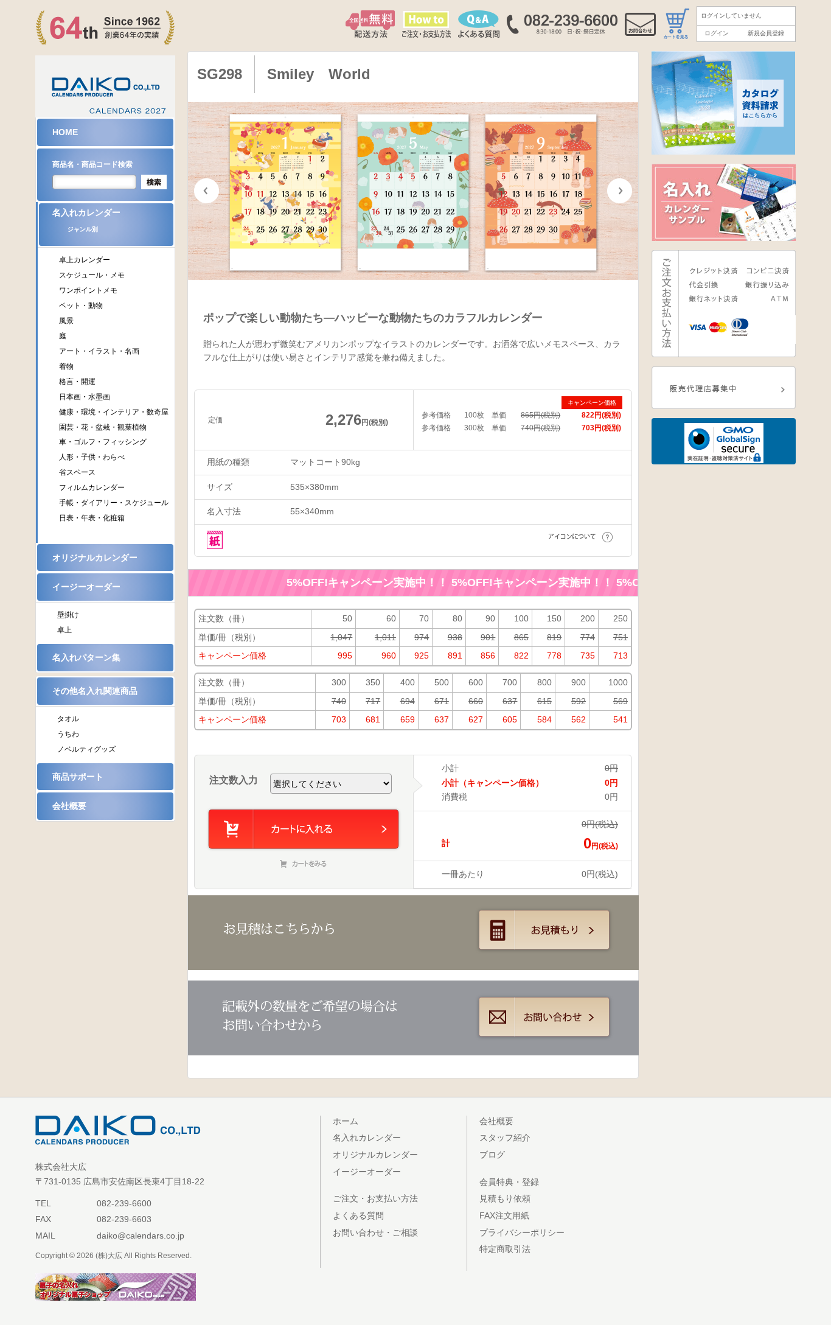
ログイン (716, 33)
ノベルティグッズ (86, 749)
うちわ (68, 734)
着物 (66, 366)
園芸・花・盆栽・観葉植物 (103, 427)
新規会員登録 (766, 33)
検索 (154, 182)
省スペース (77, 472)
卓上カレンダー (84, 260)
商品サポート (77, 776)
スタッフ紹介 (504, 1137)
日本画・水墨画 (84, 397)
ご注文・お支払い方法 (375, 1198)
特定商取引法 (504, 1249)
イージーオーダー (86, 587)
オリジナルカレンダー (94, 557)
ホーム (345, 1121)
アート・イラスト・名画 (99, 351)
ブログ (492, 1154)
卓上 (64, 630)
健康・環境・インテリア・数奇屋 (114, 412)
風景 (66, 320)
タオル (68, 719)
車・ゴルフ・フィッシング (103, 442)
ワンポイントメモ (88, 290)
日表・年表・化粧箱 (92, 518)
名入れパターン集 (86, 657)
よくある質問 (358, 1215)
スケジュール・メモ (92, 275)
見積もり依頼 (504, 1198)
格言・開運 (77, 381)
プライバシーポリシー (522, 1232)
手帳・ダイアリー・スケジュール (114, 502)
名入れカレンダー (86, 220)
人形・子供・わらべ (92, 457)
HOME (65, 132)
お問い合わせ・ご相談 (375, 1232)
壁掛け (68, 614)
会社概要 (69, 806)
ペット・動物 (81, 305)
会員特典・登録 (509, 1182)
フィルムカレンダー (92, 487)
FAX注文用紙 (504, 1215)
